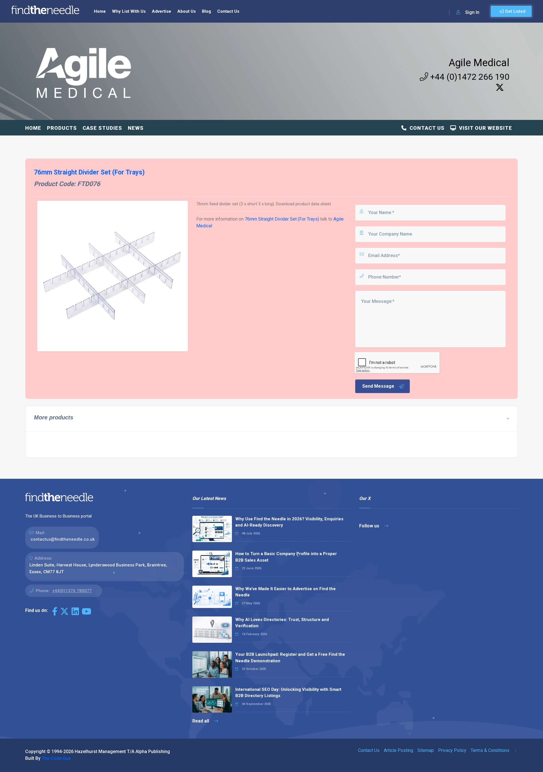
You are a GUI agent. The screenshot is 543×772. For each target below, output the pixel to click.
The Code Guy (56, 758)
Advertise (161, 11)
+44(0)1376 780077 (72, 590)
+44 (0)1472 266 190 (468, 77)
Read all (201, 721)
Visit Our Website (484, 128)
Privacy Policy (452, 750)
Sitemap (425, 750)
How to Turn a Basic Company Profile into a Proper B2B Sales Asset (286, 557)
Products (62, 128)
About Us (186, 11)
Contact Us (228, 11)
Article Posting (398, 750)
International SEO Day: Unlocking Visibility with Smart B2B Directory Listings (288, 692)
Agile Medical (479, 63)
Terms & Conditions (490, 750)
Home (100, 11)
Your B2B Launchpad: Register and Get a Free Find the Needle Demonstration (290, 657)
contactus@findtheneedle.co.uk (63, 539)
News (136, 128)
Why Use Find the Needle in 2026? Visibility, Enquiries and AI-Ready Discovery (289, 522)
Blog (206, 11)
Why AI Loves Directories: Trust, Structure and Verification (282, 623)
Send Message (378, 386)
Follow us (369, 526)
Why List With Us (129, 11)
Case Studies (102, 128)
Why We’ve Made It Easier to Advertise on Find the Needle (285, 592)
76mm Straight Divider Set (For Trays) (282, 219)
